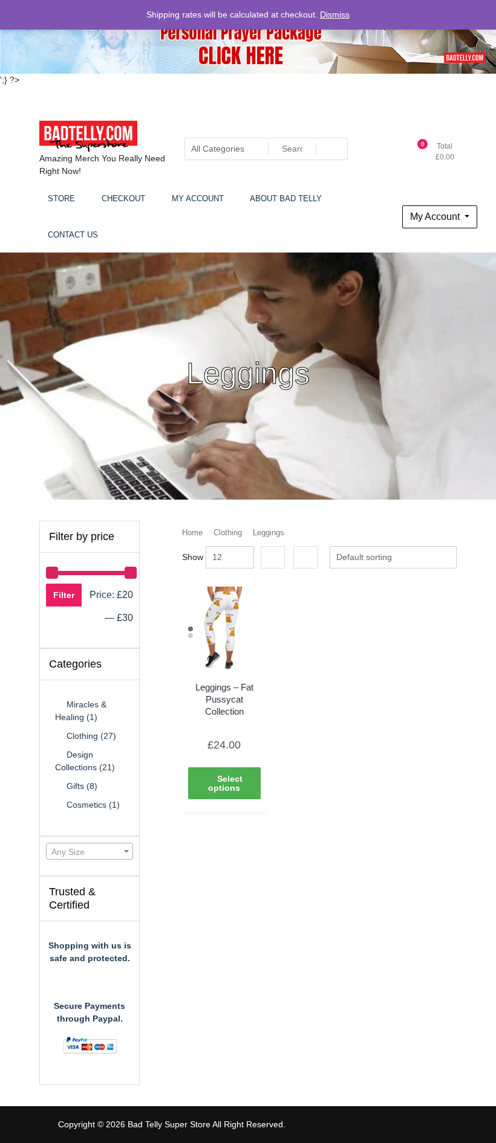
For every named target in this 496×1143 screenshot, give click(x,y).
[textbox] (89, 851)
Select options (225, 783)
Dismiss (335, 14)
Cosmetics (86, 805)
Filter (63, 595)
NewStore (349, 1124)
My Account (436, 216)
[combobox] (89, 851)
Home (192, 532)
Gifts (75, 786)
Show (192, 557)
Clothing (228, 532)
